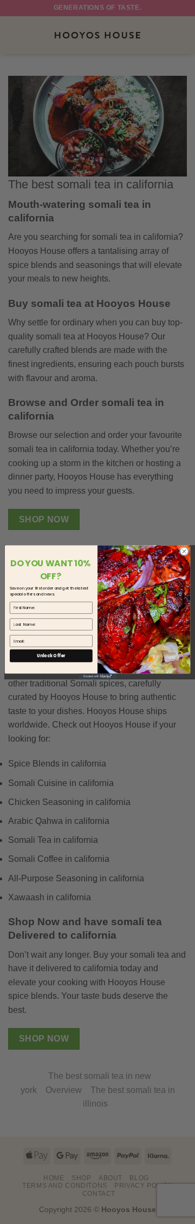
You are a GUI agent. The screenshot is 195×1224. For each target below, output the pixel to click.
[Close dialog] (184, 551)
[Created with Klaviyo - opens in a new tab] (97, 676)
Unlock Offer (51, 655)
